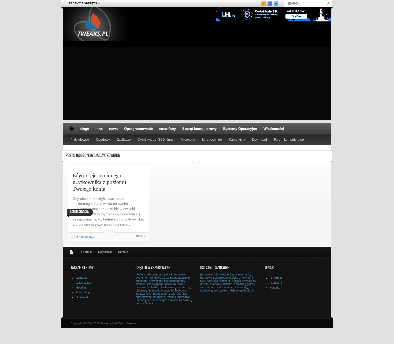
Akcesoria (188, 139)
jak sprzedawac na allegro (161, 295)
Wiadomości (273, 129)
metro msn (168, 287)
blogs (84, 129)
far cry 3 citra (144, 303)
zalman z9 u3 (213, 287)
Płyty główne (79, 139)
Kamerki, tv (237, 139)
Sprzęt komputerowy (199, 129)
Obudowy (103, 139)
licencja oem (161, 293)
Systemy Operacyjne (240, 129)
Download (259, 139)
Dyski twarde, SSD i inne (156, 139)
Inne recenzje (212, 139)
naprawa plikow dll (218, 280)
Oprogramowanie (138, 129)
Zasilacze (124, 139)
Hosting (81, 287)
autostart (153, 287)
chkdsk (140, 274)
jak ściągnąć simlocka (161, 284)
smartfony (167, 129)
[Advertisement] (197, 82)
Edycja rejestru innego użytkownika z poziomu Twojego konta (99, 182)
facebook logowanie (160, 290)
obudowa (206, 290)
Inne (99, 129)
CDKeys (81, 277)
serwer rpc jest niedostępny (167, 280)
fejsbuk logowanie (178, 296)
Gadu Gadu (83, 282)
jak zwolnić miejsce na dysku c (234, 290)
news (113, 129)
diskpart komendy (235, 287)
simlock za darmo (179, 300)
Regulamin (105, 251)
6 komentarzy (85, 236)
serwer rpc (159, 300)
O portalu (86, 251)
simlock (141, 284)
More (139, 236)
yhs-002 (176, 293)
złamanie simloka (221, 284)
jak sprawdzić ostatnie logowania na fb (225, 274)
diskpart (141, 290)
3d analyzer (143, 300)
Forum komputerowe (289, 139)
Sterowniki (82, 297)
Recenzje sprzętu (81, 3)
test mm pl (183, 287)
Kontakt (123, 251)
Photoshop (83, 292)
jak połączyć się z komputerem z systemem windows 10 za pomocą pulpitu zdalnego (163, 277)
